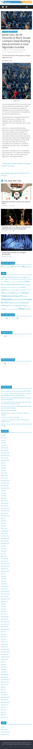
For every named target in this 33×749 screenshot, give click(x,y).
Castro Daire (4, 279)
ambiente (15, 277)
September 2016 (5, 702)
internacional (16, 52)
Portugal (12, 305)
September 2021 (5, 571)
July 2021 (3, 573)
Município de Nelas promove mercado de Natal (16, 202)
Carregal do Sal (25, 277)
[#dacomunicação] (3, 7)
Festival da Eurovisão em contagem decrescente (14, 253)
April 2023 (3, 526)
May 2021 (3, 579)
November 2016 (5, 697)
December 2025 (5, 453)
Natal (15, 303)
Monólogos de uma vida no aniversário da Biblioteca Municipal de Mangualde (16, 228)
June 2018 (3, 664)
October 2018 (4, 654)
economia (8, 287)
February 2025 (4, 475)
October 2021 (4, 568)
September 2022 (5, 543)
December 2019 (5, 621)
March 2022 (4, 556)
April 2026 (3, 442)
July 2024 (3, 490)
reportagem (18, 305)
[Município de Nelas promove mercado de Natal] (16, 184)
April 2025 (3, 470)
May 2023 (3, 523)
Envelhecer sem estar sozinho (8, 410)
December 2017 (5, 679)
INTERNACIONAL (13, 31)
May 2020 (3, 609)
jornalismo (25, 296)
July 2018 (3, 662)
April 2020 (3, 611)
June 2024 (3, 493)
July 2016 (3, 707)
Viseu (21, 308)
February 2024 (4, 503)
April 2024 (3, 498)
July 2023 (3, 518)
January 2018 (4, 677)
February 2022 (4, 558)
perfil (8, 305)
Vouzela (27, 309)
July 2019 (3, 631)
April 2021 (3, 581)
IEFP (20, 293)
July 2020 (3, 604)
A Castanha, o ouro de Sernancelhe (10, 417)
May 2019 (3, 636)
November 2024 (5, 483)
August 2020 (4, 601)
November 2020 (5, 594)
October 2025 (4, 458)
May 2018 (3, 667)
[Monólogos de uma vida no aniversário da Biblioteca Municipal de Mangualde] (16, 210)
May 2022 (3, 551)
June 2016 (3, 710)
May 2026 (3, 440)
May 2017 (3, 687)
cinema (6, 282)
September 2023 (5, 516)
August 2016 (4, 705)
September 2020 (5, 599)
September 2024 (5, 488)
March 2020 (4, 614)
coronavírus (21, 281)
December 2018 (5, 649)
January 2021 (4, 589)
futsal (17, 293)
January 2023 (4, 533)
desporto (3, 287)
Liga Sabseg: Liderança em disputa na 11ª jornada (15, 174)
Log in (2, 727)
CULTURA (5, 31)
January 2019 (4, 647)
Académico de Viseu (6, 277)
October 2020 (4, 596)
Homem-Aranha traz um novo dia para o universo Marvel (16, 391)
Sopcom (28, 305)
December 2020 (5, 591)
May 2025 (3, 468)
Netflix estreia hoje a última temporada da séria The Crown (15, 165)
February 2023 (4, 531)
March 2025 (4, 473)
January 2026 (4, 450)
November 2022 (5, 538)
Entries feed (4, 729)
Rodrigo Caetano (18, 50)
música (21, 52)
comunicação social (13, 281)
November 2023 (5, 510)
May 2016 (3, 712)
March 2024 (4, 500)
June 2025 (3, 465)
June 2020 (3, 606)
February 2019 (4, 644)
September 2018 (5, 657)
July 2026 (3, 435)
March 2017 (4, 692)
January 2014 (4, 717)
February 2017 (4, 694)
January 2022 (4, 561)
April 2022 (3, 553)
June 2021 (3, 576)
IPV (20, 296)
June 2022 (3, 548)
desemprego (28, 284)
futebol (12, 293)
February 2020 (4, 616)
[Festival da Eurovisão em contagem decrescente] (16, 235)
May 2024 (3, 495)
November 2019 (5, 624)
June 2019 (3, 634)
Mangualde (6, 299)
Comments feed (5, 732)
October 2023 (4, 513)
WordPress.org (5, 734)
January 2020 (4, 619)
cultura (10, 52)
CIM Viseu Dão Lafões (19, 279)
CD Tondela (10, 279)
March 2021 (4, 584)
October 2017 (4, 684)
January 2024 (4, 505)
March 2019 (4, 642)
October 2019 (4, 626)
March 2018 (4, 672)
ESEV (3, 293)
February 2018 (4, 674)
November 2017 (5, 682)
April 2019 (3, 639)
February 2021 (4, 586)
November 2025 (5, 455)
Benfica (19, 277)
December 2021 (5, 563)
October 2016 (4, 699)
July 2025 (3, 463)
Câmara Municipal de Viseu (16, 284)
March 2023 (4, 528)
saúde (24, 305)
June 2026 (3, 437)
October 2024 (4, 485)
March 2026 (4, 445)
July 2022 (3, 546)
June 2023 (3, 521)
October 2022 (4, 541)
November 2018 (5, 652)
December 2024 (5, 480)
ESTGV (7, 293)
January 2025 (4, 478)
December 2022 (5, 536)
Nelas (19, 303)
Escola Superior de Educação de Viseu (21, 290)
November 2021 (5, 566)
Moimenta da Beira (17, 299)
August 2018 (4, 659)
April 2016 (3, 715)
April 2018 (3, 669)
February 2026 (4, 448)
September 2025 (5, 460)
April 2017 (3, 689)
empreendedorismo (15, 287)
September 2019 (5, 629)
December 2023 (5, 508)
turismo (3, 309)
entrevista (10, 290)
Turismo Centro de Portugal (12, 309)
